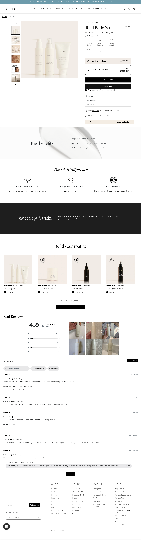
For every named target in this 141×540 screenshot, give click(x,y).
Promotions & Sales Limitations (122, 511)
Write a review (132, 360)
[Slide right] (15, 84)
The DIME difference (71, 169)
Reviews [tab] (10, 361)
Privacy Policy (120, 515)
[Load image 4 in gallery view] (15, 59)
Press (74, 498)
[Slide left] (15, 23)
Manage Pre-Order (121, 498)
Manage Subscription (122, 495)
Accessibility (119, 525)
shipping (95, 110)
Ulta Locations (57, 510)
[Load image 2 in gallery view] (15, 40)
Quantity (88, 49)
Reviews (75, 510)
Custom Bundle (57, 504)
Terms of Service (120, 507)
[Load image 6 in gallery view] (15, 78)
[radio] (108, 61)
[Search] (123, 8)
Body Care (55, 492)
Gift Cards (55, 507)
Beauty (54, 495)
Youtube (96, 501)
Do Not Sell (119, 522)
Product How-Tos (79, 501)
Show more (70, 474)
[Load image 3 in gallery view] (15, 49)
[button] (34, 8)
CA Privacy (118, 518)
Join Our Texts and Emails (100, 505)
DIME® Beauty (60, 530)
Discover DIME (78, 495)
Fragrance (55, 498)
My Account (119, 492)
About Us (76, 489)
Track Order (119, 501)
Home (4, 17)
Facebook (97, 492)
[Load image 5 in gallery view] (15, 68)
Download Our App (58, 513)
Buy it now (108, 86)
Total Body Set (14, 17)
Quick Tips (76, 507)
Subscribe (34, 505)
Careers (75, 513)
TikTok (96, 498)
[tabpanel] (70, 422)
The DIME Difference (80, 492)
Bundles (54, 501)
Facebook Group (100, 495)
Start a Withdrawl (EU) (123, 504)
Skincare (54, 489)
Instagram (97, 489)
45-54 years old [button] (9, 390)
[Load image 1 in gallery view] (15, 30)
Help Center (119, 489)
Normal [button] (21, 390)
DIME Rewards (78, 504)
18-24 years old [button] (8, 428)
